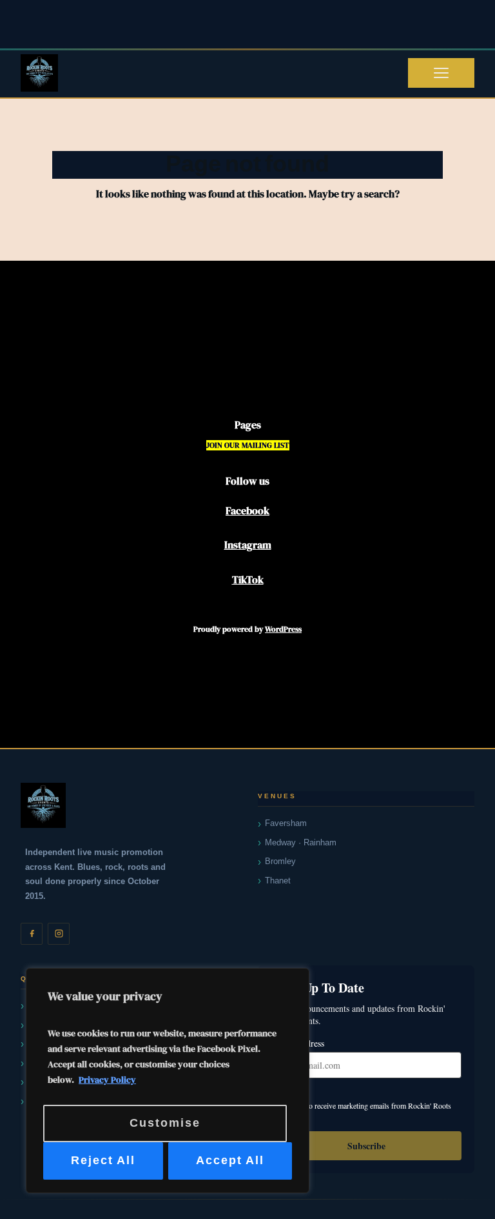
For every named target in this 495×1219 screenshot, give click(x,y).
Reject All (103, 1160)
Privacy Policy (107, 1079)
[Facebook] (32, 934)
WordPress (283, 629)
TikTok (248, 579)
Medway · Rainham (300, 842)
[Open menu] (441, 73)
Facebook (247, 510)
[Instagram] (59, 934)
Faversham (286, 823)
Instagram (247, 545)
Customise (165, 1123)
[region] (167, 1080)
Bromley (280, 861)
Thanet (278, 880)
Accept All (230, 1160)
